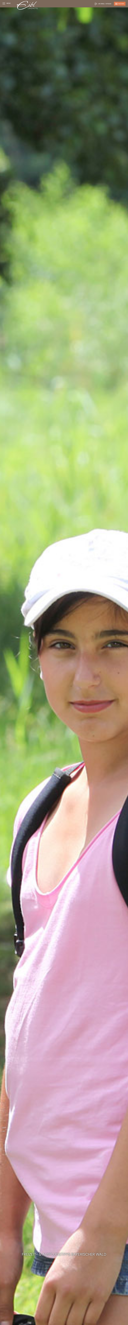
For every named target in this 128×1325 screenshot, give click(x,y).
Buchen (121, 4)
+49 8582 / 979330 (104, 4)
